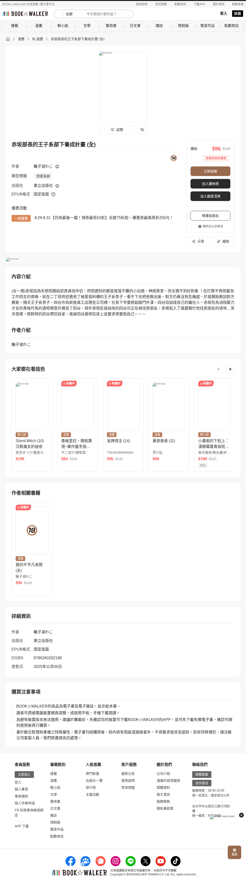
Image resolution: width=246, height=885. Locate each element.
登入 (223, 13)
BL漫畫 (37, 39)
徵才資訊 (163, 794)
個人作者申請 (25, 803)
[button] (218, 369)
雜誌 (53, 815)
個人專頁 (21, 789)
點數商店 (57, 836)
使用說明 (142, 4)
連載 (53, 773)
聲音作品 (57, 829)
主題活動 (92, 794)
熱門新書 (92, 773)
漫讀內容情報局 (168, 780)
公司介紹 (163, 773)
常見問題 (161, 4)
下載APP (199, 4)
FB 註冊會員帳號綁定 (29, 812)
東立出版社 (43, 185)
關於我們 (218, 4)
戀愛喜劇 (43, 176)
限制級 (55, 822)
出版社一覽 (94, 780)
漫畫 (21, 39)
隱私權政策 (165, 808)
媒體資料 (163, 787)
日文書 (55, 808)
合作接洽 (202, 783)
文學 (53, 794)
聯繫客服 (238, 4)
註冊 (237, 13)
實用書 (55, 801)
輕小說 (55, 787)
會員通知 (21, 796)
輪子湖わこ (43, 166)
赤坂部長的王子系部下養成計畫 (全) (78, 39)
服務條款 (163, 801)
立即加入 (24, 774)
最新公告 (128, 773)
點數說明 (180, 4)
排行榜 (91, 787)
